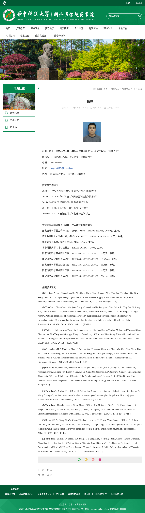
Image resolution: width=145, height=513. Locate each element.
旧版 (128, 3)
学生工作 (122, 28)
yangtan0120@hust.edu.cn (61, 168)
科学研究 (64, 28)
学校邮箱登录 (74, 494)
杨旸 (49, 470)
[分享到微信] (79, 459)
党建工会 (93, 28)
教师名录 (14, 113)
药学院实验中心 (26, 494)
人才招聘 (10, 35)
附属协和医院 (117, 494)
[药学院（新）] (49, 20)
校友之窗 (24, 35)
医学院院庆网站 (44, 494)
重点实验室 (40, 35)
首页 (8, 28)
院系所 (87, 494)
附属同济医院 (101, 494)
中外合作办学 (58, 35)
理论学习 (108, 28)
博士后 (13, 127)
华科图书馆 (10, 494)
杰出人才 (14, 120)
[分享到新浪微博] (93, 459)
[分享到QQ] (86, 459)
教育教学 (49, 28)
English (139, 3)
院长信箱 (60, 494)
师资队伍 (35, 28)
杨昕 (49, 475)
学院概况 (20, 28)
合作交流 (78, 28)
